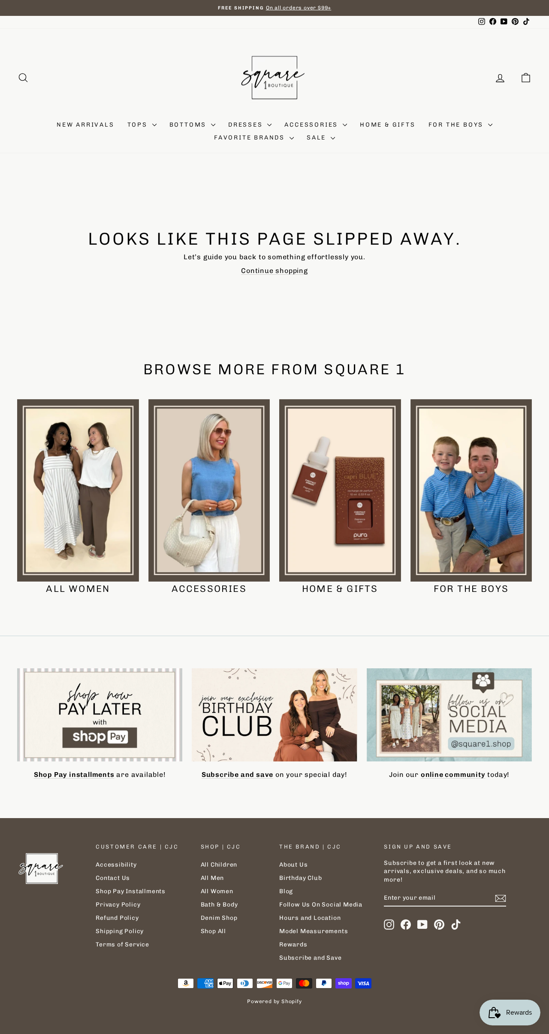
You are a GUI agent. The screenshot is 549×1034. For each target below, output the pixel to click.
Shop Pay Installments (131, 891)
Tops (138, 124)
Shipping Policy (120, 931)
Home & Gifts (388, 124)
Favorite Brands (250, 137)
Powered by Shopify (274, 1001)
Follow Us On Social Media (320, 904)
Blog (286, 891)
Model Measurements (313, 931)
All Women (217, 891)
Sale (318, 137)
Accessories (312, 124)
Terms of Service (122, 944)
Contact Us (113, 878)
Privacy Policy (118, 904)
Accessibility (116, 864)
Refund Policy (117, 918)
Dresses (246, 124)
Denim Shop (219, 918)
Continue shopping (274, 271)
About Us (293, 864)
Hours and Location (310, 918)
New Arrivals (86, 124)
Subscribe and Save (310, 957)
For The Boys (457, 124)
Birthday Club (300, 878)
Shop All (213, 931)
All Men (212, 878)
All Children (219, 864)
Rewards (293, 944)
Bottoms (189, 124)
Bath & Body (219, 904)
